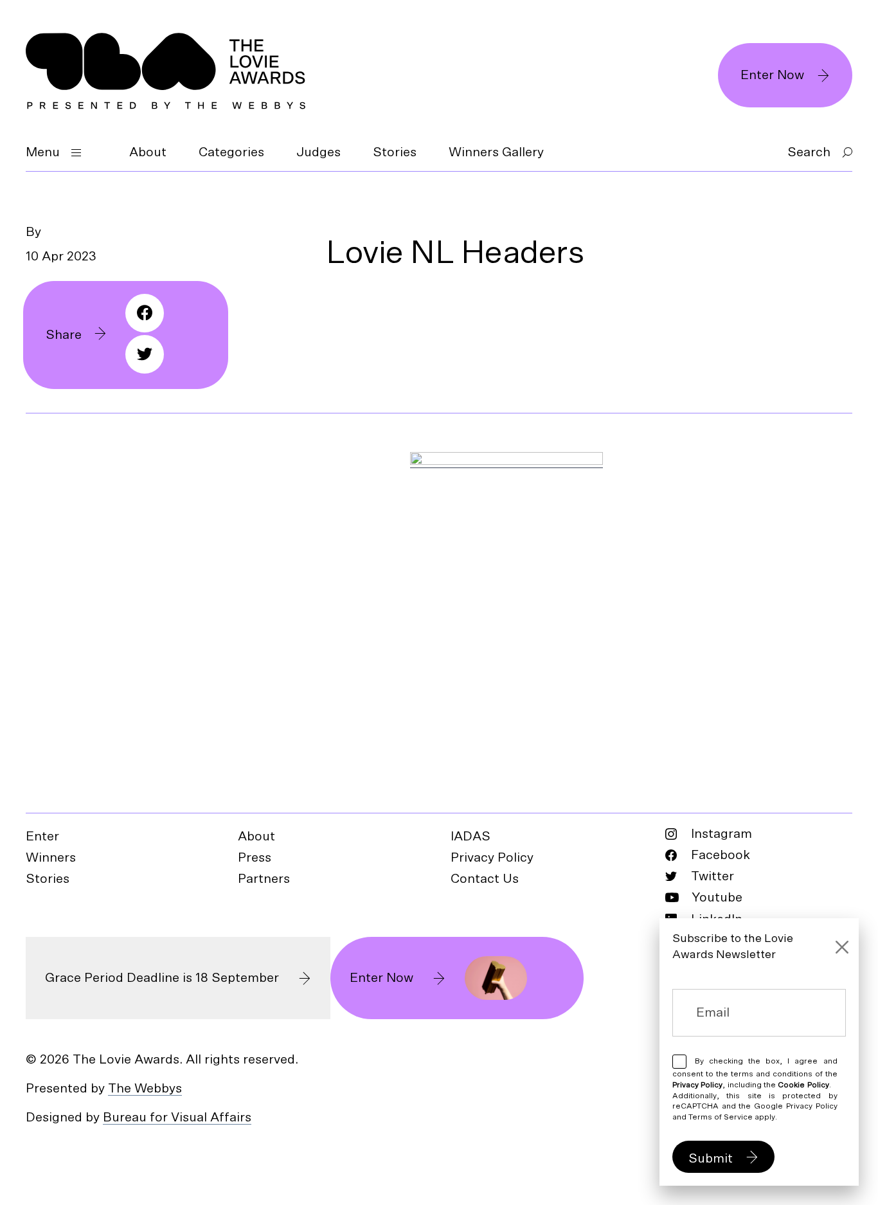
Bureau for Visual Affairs (177, 1117)
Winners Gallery (496, 152)
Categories (231, 152)
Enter (42, 836)
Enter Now (772, 75)
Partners (264, 879)
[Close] (842, 947)
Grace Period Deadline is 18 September (162, 978)
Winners (51, 857)
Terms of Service (720, 1117)
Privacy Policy (492, 857)
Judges (318, 152)
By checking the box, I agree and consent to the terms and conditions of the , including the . (755, 1089)
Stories (395, 152)
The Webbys (145, 1088)
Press (254, 857)
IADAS (470, 836)
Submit (710, 1158)
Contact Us (485, 879)
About (147, 152)
